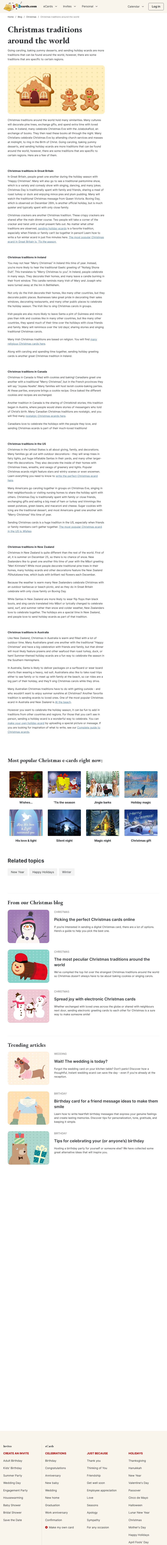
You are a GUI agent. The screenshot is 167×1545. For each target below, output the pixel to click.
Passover (135, 1490)
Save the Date (12, 1520)
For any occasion (98, 1527)
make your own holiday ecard (26, 723)
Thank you (94, 1460)
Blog (20, 16)
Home (11, 16)
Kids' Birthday (12, 1468)
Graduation (52, 1505)
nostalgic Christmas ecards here (45, 416)
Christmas (31, 16)
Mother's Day (137, 1527)
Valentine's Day (139, 1483)
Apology (92, 1512)
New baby (52, 1483)
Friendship (94, 1475)
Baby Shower (12, 1505)
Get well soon (96, 1483)
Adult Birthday (12, 1460)
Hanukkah (135, 1468)
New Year (135, 1475)
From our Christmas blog (35, 902)
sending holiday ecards (52, 228)
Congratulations (55, 1468)
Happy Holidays (139, 1535)
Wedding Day (12, 1483)
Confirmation (53, 1520)
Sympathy (93, 1520)
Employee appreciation (102, 1490)
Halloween (135, 1505)
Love (90, 1497)
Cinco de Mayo (138, 1497)
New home (52, 1497)
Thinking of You (97, 1468)
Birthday (50, 1460)
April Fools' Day (139, 1542)
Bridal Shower (12, 1512)
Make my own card (61, 1527)
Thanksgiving (137, 1460)
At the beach (63, 702)
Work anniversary (56, 1512)
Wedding (51, 1490)
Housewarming (13, 1497)
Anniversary (53, 1475)
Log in (156, 6)
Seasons (92, 1505)
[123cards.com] (20, 6)
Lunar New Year (139, 1512)
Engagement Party (15, 1490)
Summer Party (12, 1475)
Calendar (134, 6)
